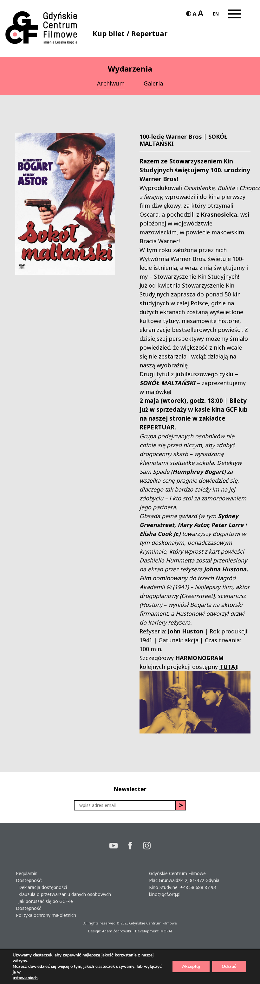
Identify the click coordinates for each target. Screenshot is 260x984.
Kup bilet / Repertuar (130, 33)
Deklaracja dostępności (41, 887)
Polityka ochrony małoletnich (46, 915)
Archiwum (111, 83)
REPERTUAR (157, 427)
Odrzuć (229, 966)
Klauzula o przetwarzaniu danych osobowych (63, 894)
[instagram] (147, 846)
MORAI (166, 931)
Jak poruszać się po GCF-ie (44, 901)
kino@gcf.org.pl (164, 894)
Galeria (153, 83)
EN (216, 14)
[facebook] (135, 846)
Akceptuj (191, 966)
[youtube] (118, 846)
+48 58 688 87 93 (198, 887)
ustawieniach (25, 978)
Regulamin (26, 873)
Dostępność (28, 908)
